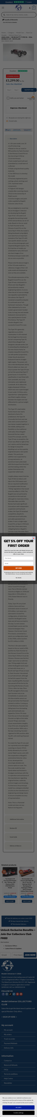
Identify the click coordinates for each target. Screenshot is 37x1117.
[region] (18, 1106)
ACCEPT (18, 1107)
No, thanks (18, 578)
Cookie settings (18, 1113)
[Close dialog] (33, 538)
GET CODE (18, 568)
